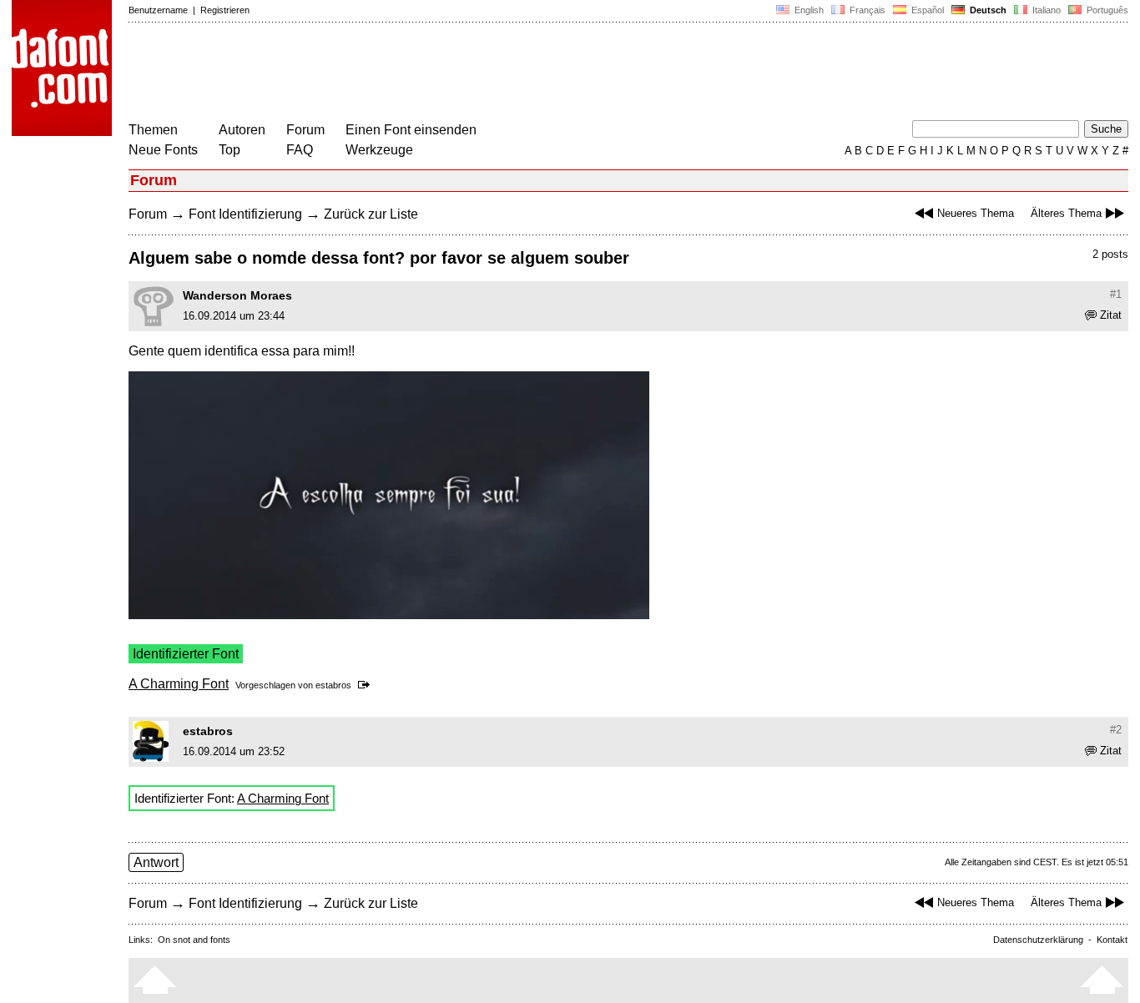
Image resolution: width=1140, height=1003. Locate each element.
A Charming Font (179, 684)
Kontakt (1112, 940)
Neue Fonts (163, 150)
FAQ (299, 150)
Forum (305, 130)
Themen (153, 130)
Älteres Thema (1066, 213)
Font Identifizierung (245, 214)
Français (866, 10)
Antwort (156, 862)
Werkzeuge (379, 150)
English (807, 10)
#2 (1116, 729)
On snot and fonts (194, 940)
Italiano (1045, 10)
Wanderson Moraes (237, 295)
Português (1105, 10)
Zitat (1111, 315)
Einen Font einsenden (411, 130)
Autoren (242, 130)
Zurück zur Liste (371, 214)
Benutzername (158, 10)
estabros (333, 685)
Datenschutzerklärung (1038, 940)
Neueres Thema (975, 213)
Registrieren (225, 10)
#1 (1116, 294)
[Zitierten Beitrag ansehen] (366, 685)
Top (229, 150)
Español (926, 10)
